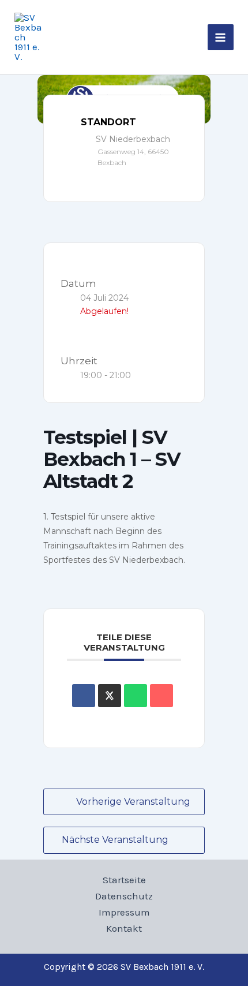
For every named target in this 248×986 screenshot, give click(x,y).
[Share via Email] (161, 695)
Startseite (124, 880)
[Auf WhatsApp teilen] (135, 695)
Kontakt (124, 928)
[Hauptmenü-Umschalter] (221, 37)
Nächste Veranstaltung (115, 839)
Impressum (124, 912)
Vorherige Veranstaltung (133, 801)
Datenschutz (124, 896)
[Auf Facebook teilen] (83, 695)
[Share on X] (109, 695)
